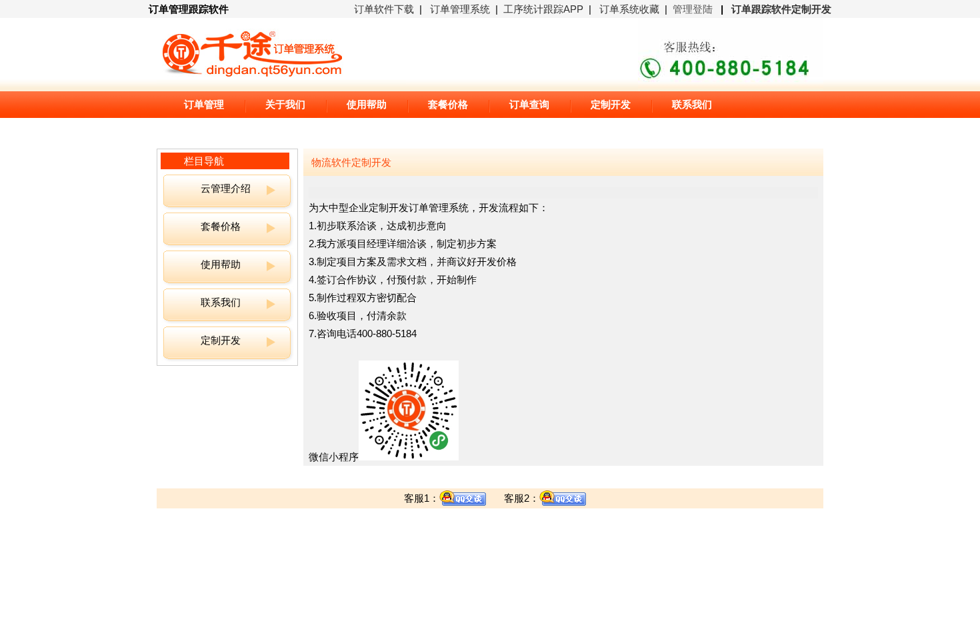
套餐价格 (221, 226)
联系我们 (221, 302)
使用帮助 (221, 264)
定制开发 (221, 340)
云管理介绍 (226, 188)
